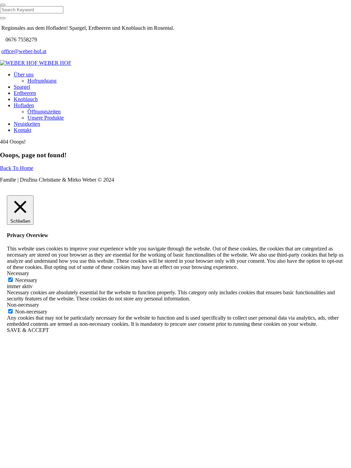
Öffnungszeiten (44, 111)
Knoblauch (26, 99)
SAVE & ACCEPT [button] (28, 330)
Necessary (26, 280)
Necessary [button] (18, 273)
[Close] (2, 5)
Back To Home (16, 168)
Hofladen (24, 105)
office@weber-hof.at (23, 51)
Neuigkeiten (27, 124)
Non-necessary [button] (23, 305)
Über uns (24, 74)
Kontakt (22, 130)
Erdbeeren (25, 93)
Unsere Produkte (45, 118)
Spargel (22, 87)
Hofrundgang (42, 81)
